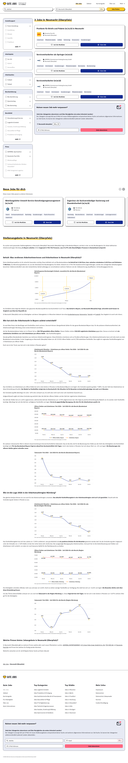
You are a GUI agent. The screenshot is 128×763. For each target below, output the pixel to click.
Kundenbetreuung (73, 314)
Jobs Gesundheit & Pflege (42, 699)
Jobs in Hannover (70, 713)
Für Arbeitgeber (8, 699)
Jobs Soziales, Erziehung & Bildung (44, 709)
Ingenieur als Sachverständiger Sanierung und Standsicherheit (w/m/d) (88, 201)
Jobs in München (70, 690)
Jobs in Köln (68, 706)
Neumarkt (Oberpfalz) (51, 35)
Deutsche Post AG (50, 33)
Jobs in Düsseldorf (70, 703)
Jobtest (89, 3)
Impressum (99, 690)
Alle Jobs (79, 3)
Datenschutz (100, 693)
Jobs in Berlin (69, 693)
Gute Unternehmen (9, 706)
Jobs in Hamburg (70, 699)
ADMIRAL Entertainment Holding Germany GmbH (58, 59)
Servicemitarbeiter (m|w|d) (49, 80)
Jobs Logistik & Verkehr (41, 690)
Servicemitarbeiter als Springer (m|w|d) (54, 54)
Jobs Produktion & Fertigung (43, 693)
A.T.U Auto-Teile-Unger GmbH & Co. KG (93, 645)
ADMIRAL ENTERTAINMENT (71, 645)
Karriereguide (100, 3)
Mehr (121, 3)
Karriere (98, 699)
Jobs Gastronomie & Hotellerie (43, 713)
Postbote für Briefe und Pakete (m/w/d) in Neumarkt (60, 28)
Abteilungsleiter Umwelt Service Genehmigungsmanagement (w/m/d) (32, 201)
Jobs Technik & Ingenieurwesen (44, 706)
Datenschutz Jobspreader (104, 696)
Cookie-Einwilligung (102, 703)
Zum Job (103, 45)
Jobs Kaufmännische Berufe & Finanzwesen (47, 696)
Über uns (112, 3)
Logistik (97, 314)
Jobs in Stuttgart (70, 709)
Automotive (83, 314)
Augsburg (15, 210)
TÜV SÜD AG (16, 208)
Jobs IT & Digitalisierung (41, 703)
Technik (90, 314)
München (77, 210)
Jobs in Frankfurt (70, 696)
